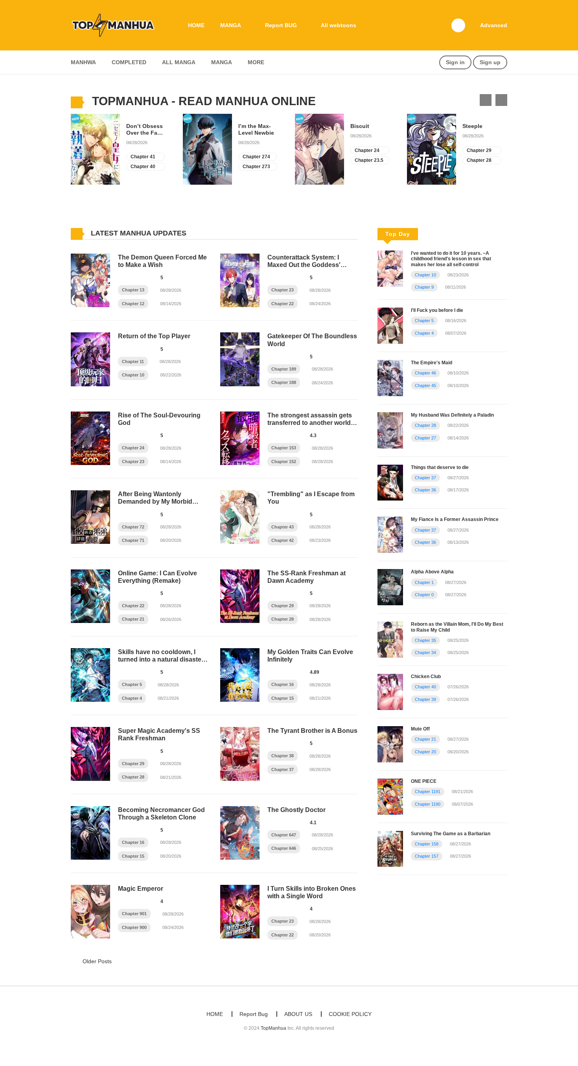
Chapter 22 (282, 303)
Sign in (455, 62)
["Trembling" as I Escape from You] (240, 517)
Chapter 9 (424, 287)
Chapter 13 (133, 289)
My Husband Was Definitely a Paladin (452, 415)
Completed (129, 62)
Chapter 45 (425, 385)
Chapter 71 (133, 540)
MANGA (230, 25)
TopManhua (273, 1028)
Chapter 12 (133, 303)
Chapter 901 (134, 913)
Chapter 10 (133, 375)
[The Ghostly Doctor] (240, 832)
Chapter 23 (282, 289)
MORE (256, 62)
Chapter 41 (143, 156)
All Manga (178, 62)
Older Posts (96, 961)
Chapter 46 (425, 373)
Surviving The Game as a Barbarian (450, 833)
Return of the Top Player (154, 336)
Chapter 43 (282, 527)
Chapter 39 (425, 699)
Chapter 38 (282, 755)
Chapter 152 (283, 461)
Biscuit (359, 126)
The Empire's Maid (431, 362)
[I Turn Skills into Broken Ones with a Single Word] (240, 911)
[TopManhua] (116, 25)
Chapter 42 (282, 540)
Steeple (472, 126)
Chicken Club (426, 676)
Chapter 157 (426, 856)
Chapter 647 (283, 834)
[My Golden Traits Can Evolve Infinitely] (240, 674)
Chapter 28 (479, 160)
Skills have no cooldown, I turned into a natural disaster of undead (161, 659)
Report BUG (281, 25)
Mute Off (420, 729)
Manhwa (83, 62)
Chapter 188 (283, 382)
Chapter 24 (367, 150)
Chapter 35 (425, 640)
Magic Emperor (140, 888)
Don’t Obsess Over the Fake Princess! (145, 129)
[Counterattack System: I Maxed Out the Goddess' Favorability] (240, 280)
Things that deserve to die (440, 467)
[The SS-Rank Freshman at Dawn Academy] (240, 595)
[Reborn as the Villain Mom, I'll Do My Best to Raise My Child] (390, 639)
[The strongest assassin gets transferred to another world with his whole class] (240, 438)
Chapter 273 (256, 166)
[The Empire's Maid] (390, 377)
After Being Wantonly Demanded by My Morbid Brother (155, 501)
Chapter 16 (282, 684)
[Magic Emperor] (90, 911)
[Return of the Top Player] (90, 359)
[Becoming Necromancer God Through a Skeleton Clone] (90, 832)
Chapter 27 (425, 438)
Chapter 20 (425, 751)
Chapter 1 (424, 582)
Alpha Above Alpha (432, 572)
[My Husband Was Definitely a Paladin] (390, 429)
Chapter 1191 (427, 791)
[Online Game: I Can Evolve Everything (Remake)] (90, 595)
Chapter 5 (132, 684)
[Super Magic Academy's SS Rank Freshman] (90, 753)
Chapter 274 (256, 156)
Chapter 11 (133, 361)
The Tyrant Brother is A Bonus (312, 730)
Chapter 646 (283, 848)
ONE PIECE (423, 781)
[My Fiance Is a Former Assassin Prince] (390, 534)
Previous (485, 100)
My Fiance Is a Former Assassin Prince (455, 519)
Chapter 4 (132, 698)
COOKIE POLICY (350, 1014)
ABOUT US (298, 1014)
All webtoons (338, 25)
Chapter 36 (425, 490)
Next (501, 100)
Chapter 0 (424, 594)
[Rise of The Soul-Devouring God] (90, 438)
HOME (196, 25)
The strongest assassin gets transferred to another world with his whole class (309, 423)
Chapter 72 (133, 527)
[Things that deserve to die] (390, 482)
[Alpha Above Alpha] (390, 587)
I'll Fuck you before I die (437, 310)
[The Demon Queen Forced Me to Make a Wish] (90, 280)
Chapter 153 (283, 447)
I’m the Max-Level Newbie (256, 129)
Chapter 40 (143, 166)
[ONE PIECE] (390, 796)
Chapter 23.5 (369, 160)
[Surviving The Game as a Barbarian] (390, 848)
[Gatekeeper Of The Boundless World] (240, 359)
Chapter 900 (134, 927)
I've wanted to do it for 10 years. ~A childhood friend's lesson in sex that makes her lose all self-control (451, 258)
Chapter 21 (133, 619)
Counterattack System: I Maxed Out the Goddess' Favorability (304, 265)
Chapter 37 (282, 769)
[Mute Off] (390, 743)
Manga (221, 62)
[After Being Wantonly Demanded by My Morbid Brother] (90, 517)
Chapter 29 (479, 150)
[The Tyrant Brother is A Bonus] (240, 753)
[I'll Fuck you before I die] (390, 325)
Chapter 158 (426, 844)
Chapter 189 (283, 369)
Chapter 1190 (427, 804)
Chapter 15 (282, 698)
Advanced (493, 25)
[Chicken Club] (390, 691)
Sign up (490, 62)
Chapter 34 (425, 652)
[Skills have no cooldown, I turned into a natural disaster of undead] (90, 674)
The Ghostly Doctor (296, 809)
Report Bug (253, 1014)
